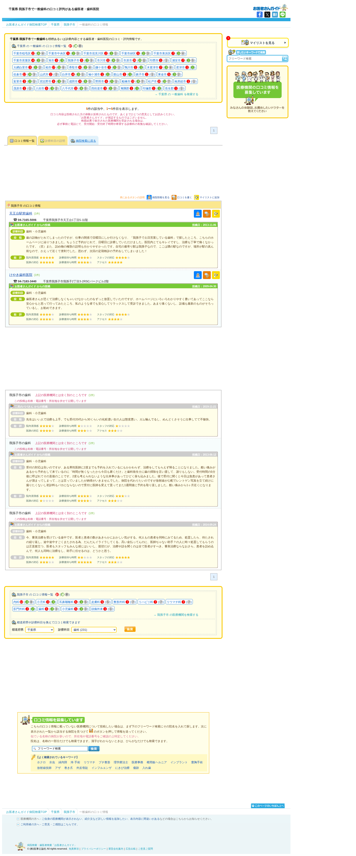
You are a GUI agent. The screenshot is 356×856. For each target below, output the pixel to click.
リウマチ (89, 762)
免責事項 (74, 848)
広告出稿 (131, 848)
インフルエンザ (101, 767)
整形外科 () (125, 602)
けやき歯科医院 (20, 275)
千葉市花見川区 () (100, 53)
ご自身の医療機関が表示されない (62, 818)
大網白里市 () (28, 67)
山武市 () (49, 74)
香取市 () (81, 67)
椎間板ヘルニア (157, 762)
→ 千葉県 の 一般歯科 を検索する (176, 94)
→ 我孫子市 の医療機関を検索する (175, 614)
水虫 (52, 762)
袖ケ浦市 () (99, 74)
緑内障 (63, 762)
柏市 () (56, 67)
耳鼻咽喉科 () (73, 602)
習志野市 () (53, 81)
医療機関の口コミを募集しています (257, 92)
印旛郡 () (152, 88)
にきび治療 (122, 767)
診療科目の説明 (55, 140)
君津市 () (186, 67)
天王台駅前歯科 (20, 213)
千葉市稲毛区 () (29, 53)
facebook (260, 15)
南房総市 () (185, 81)
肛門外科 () (24, 609)
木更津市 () (160, 67)
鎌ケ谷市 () (108, 67)
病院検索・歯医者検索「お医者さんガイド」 (52, 845)
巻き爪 (68, 767)
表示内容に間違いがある (145, 818)
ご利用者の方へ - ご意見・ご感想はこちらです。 (50, 824)
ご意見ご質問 (145, 848)
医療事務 (137, 762)
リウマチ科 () (179, 602)
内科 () (23, 602)
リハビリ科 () (151, 602)
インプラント (179, 762)
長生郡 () (174, 88)
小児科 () (46, 602)
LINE (283, 15)
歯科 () (49, 609)
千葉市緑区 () (136, 53)
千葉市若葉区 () (29, 60)
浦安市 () (184, 60)
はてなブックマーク (275, 15)
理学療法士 (121, 762)
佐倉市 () (25, 74)
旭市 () (56, 60)
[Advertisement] (113, 356)
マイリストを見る (262, 43)
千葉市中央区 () (64, 53)
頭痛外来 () (102, 609)
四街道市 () (104, 88)
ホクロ (41, 762)
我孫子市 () (81, 60)
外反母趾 (82, 767)
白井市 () (73, 74)
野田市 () (107, 81)
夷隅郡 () (130, 88)
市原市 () (135, 60)
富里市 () (25, 81)
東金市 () (170, 74)
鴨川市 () (134, 67)
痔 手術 (75, 762)
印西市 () (159, 60)
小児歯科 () (75, 609)
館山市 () (123, 74)
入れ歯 (146, 767)
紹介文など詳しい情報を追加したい (106, 818)
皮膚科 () (101, 602)
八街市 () (47, 88)
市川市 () (109, 60)
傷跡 (136, 767)
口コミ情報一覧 (24, 140)
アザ (58, 767)
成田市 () (81, 81)
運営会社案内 (115, 848)
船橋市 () (133, 81)
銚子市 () (145, 74)
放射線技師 (44, 767)
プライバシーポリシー (93, 848)
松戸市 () (160, 81)
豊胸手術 (197, 762)
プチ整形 (104, 762)
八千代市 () (75, 88)
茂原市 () (23, 88)
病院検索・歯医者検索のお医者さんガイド (270, 7)
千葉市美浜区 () (169, 53)
